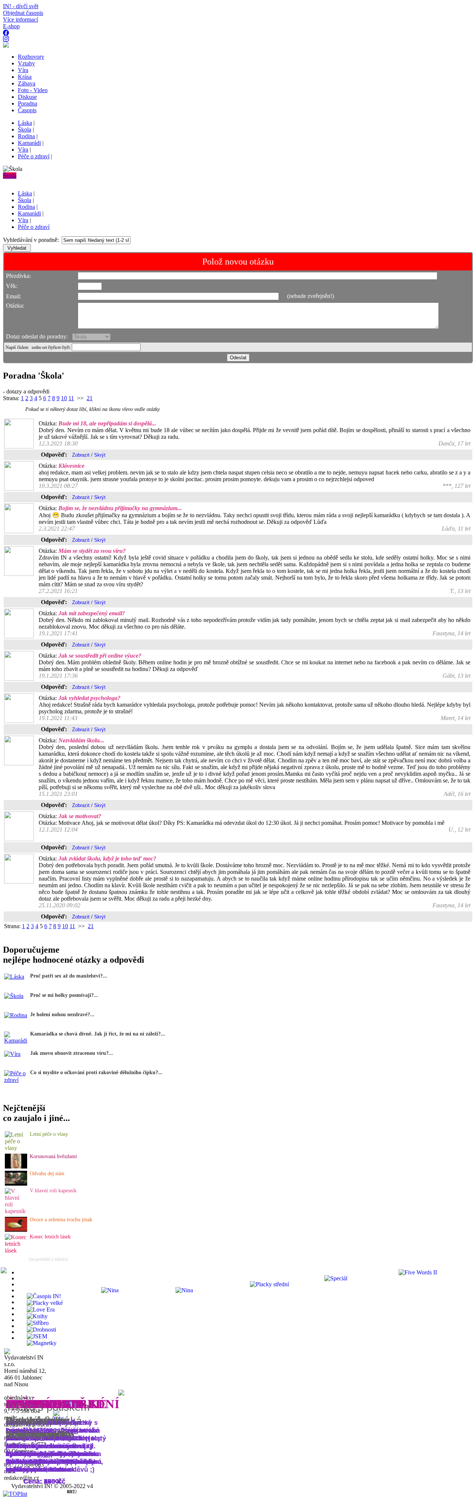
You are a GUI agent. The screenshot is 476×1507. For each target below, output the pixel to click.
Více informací (20, 19)
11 (71, 398)
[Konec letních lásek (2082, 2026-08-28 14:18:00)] (16, 1250)
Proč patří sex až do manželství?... (68, 976)
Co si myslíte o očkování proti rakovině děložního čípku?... (96, 1072)
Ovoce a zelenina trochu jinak (61, 1219)
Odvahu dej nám (47, 1173)
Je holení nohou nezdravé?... (62, 1014)
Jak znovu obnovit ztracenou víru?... (71, 1053)
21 (90, 398)
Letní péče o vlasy (49, 1134)
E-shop (11, 26)
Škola (9, 175)
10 (64, 398)
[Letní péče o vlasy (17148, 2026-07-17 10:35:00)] (16, 1148)
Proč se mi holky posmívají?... (64, 995)
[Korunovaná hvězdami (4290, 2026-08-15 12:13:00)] (16, 1166)
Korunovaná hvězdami (53, 1156)
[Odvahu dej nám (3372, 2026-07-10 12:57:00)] (16, 1183)
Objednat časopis (23, 13)
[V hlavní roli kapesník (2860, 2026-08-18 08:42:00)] (16, 1211)
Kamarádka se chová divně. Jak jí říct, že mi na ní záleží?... (97, 1034)
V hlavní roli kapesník (53, 1190)
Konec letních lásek (50, 1236)
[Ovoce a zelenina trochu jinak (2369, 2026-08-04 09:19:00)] (16, 1229)
